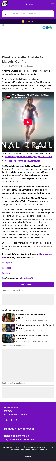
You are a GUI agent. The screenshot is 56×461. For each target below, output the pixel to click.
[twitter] (44, 27)
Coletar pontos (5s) (28, 284)
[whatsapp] (50, 27)
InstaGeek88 (27, 278)
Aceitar (28, 456)
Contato (8, 411)
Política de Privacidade (15, 414)
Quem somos (11, 407)
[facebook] (47, 27)
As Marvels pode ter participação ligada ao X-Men (28, 156)
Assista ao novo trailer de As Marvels (22, 161)
